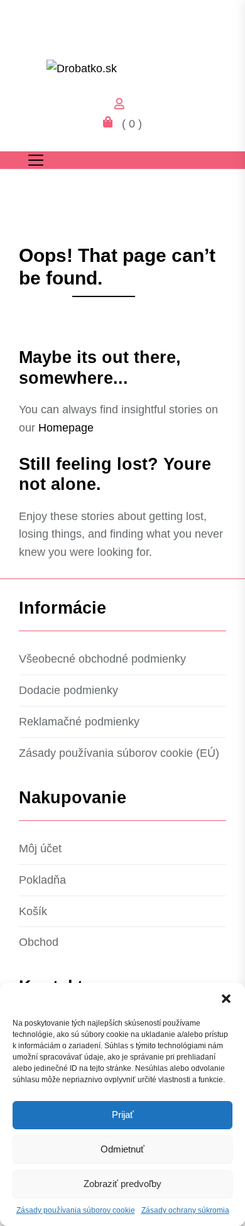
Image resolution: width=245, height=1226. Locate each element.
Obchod (38, 942)
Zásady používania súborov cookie (75, 1210)
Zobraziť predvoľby (122, 1183)
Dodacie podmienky (68, 690)
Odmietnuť (122, 1149)
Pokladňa (42, 880)
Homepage (66, 427)
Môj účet (40, 848)
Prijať (123, 1114)
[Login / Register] (122, 105)
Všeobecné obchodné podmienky (102, 659)
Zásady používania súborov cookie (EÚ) (119, 753)
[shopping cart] (111, 123)
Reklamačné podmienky (79, 721)
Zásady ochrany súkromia (185, 1210)
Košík (33, 911)
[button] (226, 998)
